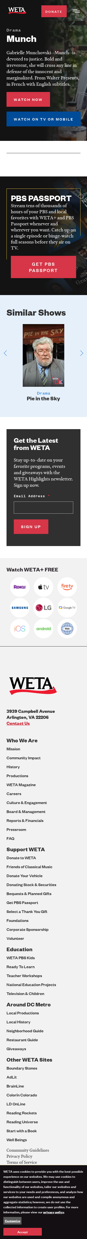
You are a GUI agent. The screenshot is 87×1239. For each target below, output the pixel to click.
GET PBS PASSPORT (43, 267)
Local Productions (23, 1013)
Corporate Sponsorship (28, 929)
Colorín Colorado (22, 1095)
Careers (14, 793)
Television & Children (25, 993)
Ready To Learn (21, 966)
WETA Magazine (21, 784)
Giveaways (16, 1048)
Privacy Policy (19, 1156)
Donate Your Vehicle (25, 875)
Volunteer (15, 938)
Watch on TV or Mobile (43, 119)
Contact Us (18, 723)
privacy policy (53, 1211)
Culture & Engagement (27, 802)
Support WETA (26, 849)
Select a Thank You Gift (27, 911)
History (13, 766)
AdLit (12, 1077)
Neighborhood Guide (25, 1031)
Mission (13, 749)
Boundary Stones (22, 1068)
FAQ (10, 838)
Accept (22, 1231)
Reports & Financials (25, 820)
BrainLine (15, 1086)
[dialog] (43, 1202)
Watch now (28, 99)
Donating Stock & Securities (31, 884)
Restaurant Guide (22, 1039)
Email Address (29, 496)
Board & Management (26, 811)
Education (19, 949)
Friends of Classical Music (29, 866)
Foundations (18, 920)
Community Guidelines (28, 1150)
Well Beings (17, 1139)
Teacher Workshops (24, 975)
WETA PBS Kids (21, 957)
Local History (18, 1022)
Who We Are (22, 740)
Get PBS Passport (22, 902)
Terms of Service (22, 1162)
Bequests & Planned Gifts (29, 893)
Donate (54, 11)
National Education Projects (31, 984)
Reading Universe (22, 1122)
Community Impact (24, 757)
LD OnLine (16, 1104)
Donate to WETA (21, 857)
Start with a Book (22, 1130)
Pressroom (16, 829)
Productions (17, 775)
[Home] (17, 11)
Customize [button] (12, 1220)
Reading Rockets (22, 1113)
